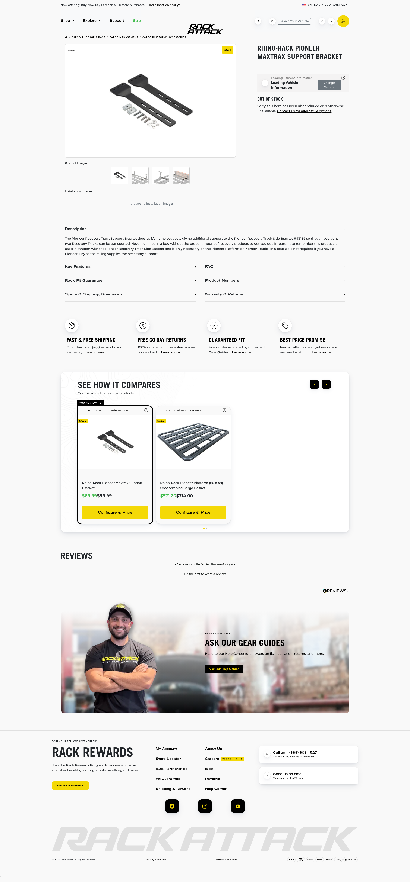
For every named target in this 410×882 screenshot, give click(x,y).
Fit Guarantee (168, 779)
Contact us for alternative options (304, 111)
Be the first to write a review (205, 574)
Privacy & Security (156, 860)
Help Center (216, 789)
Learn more (94, 352)
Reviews (212, 779)
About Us (213, 749)
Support (117, 21)
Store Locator (168, 759)
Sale (137, 21)
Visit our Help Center (224, 669)
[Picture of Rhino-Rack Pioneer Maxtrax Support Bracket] (119, 175)
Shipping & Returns (173, 789)
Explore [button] (90, 21)
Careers (212, 759)
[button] (205, 573)
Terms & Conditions (226, 860)
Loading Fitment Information (292, 78)
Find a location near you (164, 5)
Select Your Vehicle (294, 21)
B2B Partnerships (171, 769)
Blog (209, 769)
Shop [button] (66, 21)
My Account (166, 749)
